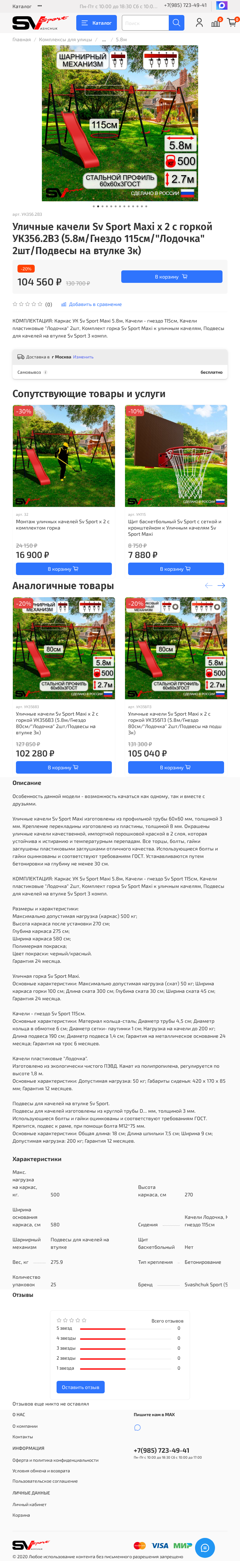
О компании (25, 1426)
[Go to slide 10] (133, 206)
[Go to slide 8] (124, 206)
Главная (21, 39)
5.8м (121, 39)
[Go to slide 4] (107, 206)
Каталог (22, 6)
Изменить (83, 356)
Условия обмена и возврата (41, 1470)
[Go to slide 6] (116, 206)
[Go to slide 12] (142, 206)
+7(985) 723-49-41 (185, 5)
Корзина (21, 1515)
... (104, 39)
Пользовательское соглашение (45, 1481)
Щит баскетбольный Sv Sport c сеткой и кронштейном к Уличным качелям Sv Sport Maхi (174, 527)
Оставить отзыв (80, 1387)
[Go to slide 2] (98, 206)
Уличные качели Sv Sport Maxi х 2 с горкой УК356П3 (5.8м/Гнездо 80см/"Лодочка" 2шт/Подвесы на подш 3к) (175, 723)
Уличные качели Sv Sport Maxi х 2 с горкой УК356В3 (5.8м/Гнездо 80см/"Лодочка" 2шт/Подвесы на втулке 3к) (57, 723)
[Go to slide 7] (120, 206)
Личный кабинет (29, 1504)
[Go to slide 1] (94, 206)
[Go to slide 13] (146, 206)
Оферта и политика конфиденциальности (55, 1460)
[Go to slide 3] (102, 206)
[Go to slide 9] (129, 206)
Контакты (22, 1436)
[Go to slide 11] (137, 206)
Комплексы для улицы (65, 39)
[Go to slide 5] (111, 206)
